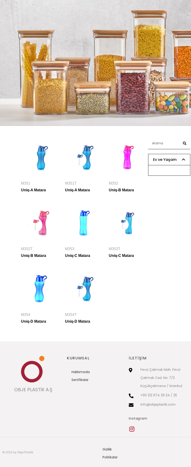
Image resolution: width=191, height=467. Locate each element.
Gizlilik (107, 449)
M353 (77, 252)
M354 (33, 318)
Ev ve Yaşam (165, 159)
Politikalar (110, 457)
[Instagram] (132, 429)
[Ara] (184, 143)
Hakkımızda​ (81, 372)
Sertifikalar (80, 380)
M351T (77, 186)
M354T (77, 318)
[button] (169, 159)
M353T (121, 252)
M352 (121, 186)
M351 (33, 186)
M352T (33, 252)
